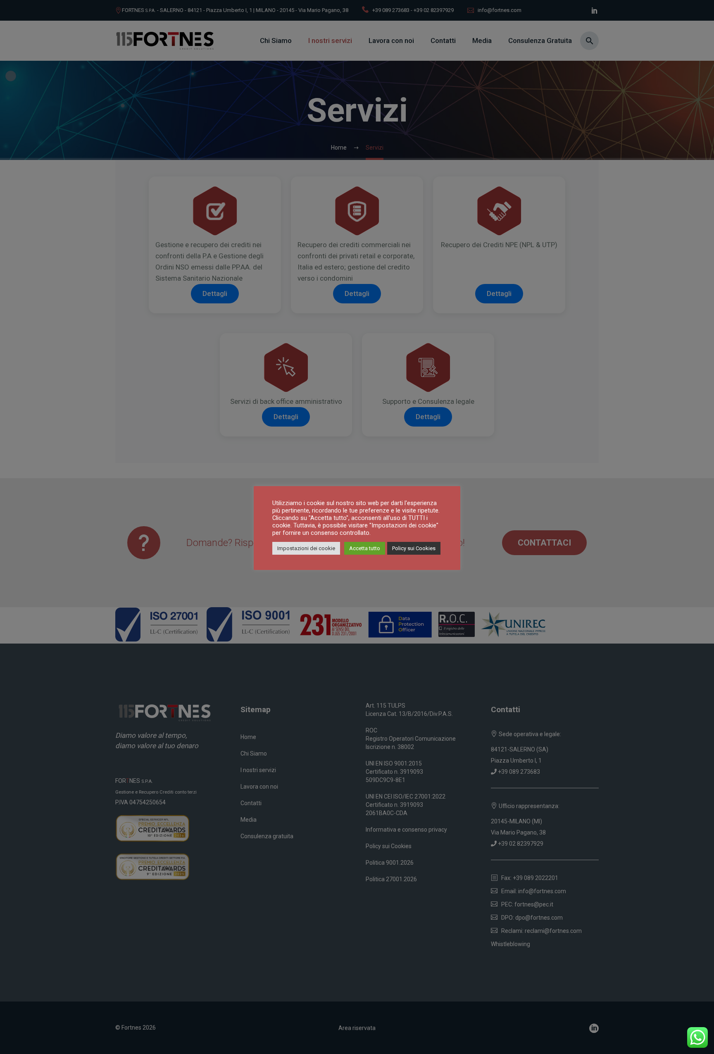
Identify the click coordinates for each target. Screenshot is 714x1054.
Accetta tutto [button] (364, 548)
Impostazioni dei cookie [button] (306, 548)
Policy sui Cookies (414, 548)
